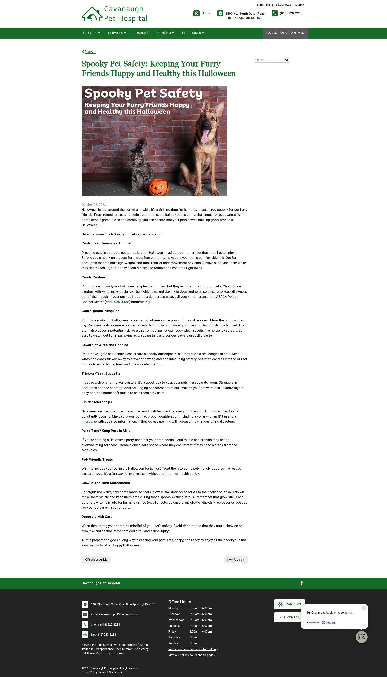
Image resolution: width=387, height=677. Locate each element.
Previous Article (97, 559)
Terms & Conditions (110, 672)
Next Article (235, 559)
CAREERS (263, 5)
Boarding (141, 33)
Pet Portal (289, 617)
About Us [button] (90, 33)
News (90, 51)
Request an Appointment (286, 33)
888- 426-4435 (117, 302)
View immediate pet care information (192, 649)
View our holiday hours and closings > (191, 655)
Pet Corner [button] (192, 33)
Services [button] (116, 33)
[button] (362, 637)
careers (293, 604)
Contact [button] (164, 33)
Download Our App (289, 5)
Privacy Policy (89, 672)
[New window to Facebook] (301, 584)
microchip (89, 421)
